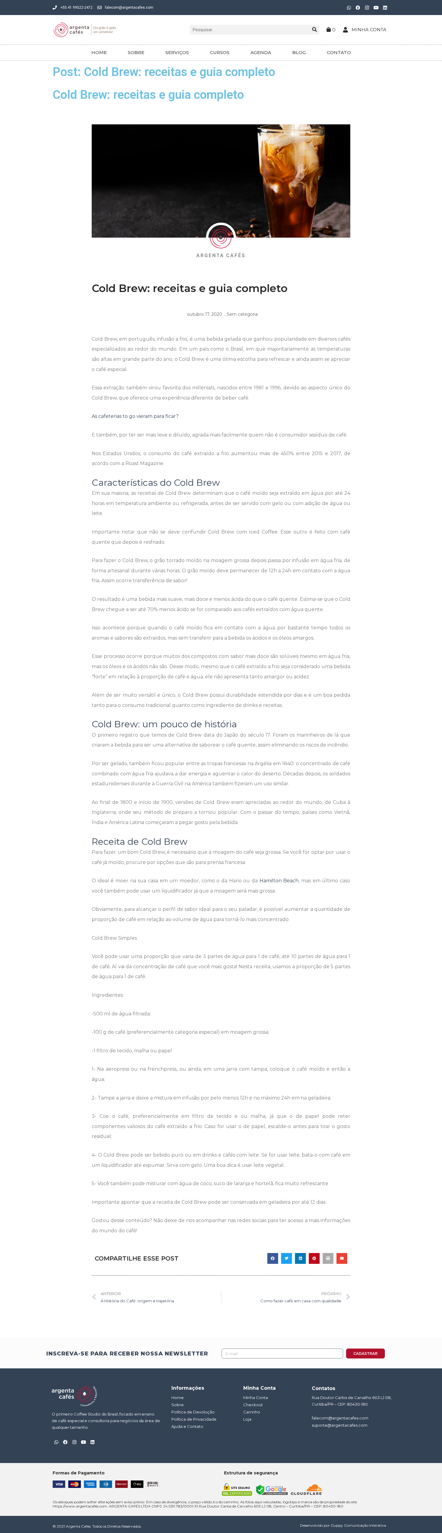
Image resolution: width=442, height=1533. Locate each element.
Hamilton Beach (279, 881)
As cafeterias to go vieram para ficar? (135, 416)
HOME (99, 52)
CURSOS (219, 52)
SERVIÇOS (177, 52)
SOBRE (136, 52)
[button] (272, 1258)
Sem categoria (242, 314)
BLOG (299, 52)
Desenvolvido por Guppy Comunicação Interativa (343, 1525)
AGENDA (260, 52)
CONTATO (339, 52)
